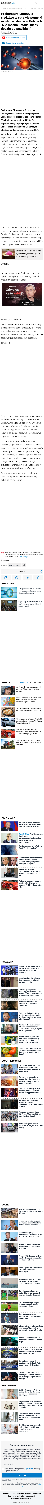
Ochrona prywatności (16, 1496)
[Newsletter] (6, 577)
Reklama (20, 1494)
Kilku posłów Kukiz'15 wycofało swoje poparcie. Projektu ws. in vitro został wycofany (30, 591)
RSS (31, 1499)
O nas (13, 1494)
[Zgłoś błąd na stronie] (38, 577)
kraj (26, 8)
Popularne (24, 682)
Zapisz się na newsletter (15, 43)
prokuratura (14, 565)
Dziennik (3, 8)
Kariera (28, 1494)
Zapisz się (22, 1475)
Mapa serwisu (31, 1496)
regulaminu (29, 1469)
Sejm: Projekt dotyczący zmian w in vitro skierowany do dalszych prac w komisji (30, 604)
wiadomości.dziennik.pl (15, 8)
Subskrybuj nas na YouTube (15, 37)
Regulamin (37, 1494)
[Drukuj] (16, 577)
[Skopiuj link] (27, 577)
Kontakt (6, 1494)
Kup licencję (24, 556)
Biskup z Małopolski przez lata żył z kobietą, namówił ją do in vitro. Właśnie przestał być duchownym (28, 254)
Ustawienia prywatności (20, 1499)
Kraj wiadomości (36, 682)
